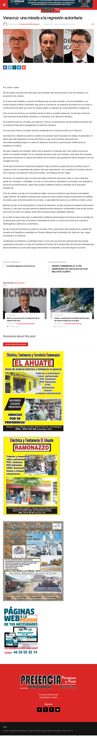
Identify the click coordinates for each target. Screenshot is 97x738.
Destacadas (11, 315)
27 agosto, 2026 (13, 326)
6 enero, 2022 (48, 24)
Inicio (5, 727)
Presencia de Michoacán (29, 24)
